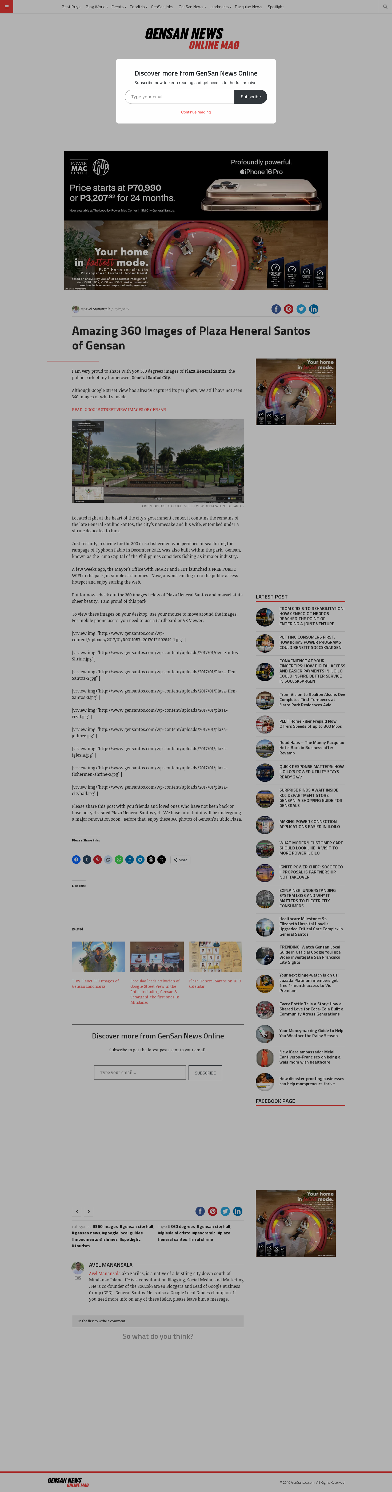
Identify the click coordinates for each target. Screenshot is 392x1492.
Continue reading (196, 112)
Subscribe (251, 96)
